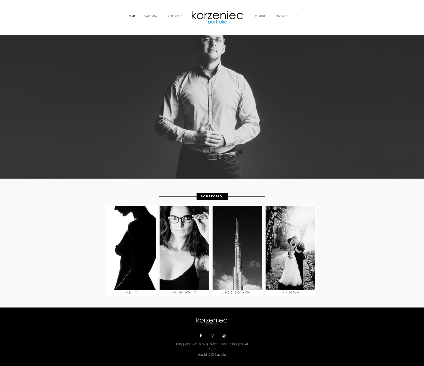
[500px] (223, 336)
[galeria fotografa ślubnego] (291, 294)
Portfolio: (212, 196)
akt (195, 344)
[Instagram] (212, 336)
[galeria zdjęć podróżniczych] (238, 294)
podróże (175, 16)
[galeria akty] (132, 294)
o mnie (260, 16)
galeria (150, 16)
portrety (203, 344)
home (131, 16)
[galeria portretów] (185, 294)
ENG (210, 349)
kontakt (281, 16)
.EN (298, 16)
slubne (224, 344)
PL (215, 349)
